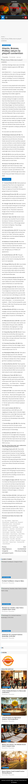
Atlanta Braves (8, 96)
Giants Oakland (5, 533)
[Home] (3, 17)
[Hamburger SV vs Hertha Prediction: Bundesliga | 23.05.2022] (14, 623)
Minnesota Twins (11, 113)
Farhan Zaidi (5, 525)
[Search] (23, 17)
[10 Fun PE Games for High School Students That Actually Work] (14, 706)
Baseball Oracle (13, 522)
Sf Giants (23, 540)
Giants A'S (21, 527)
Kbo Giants (19, 535)
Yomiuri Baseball (6, 543)
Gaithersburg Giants (6, 527)
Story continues (6, 179)
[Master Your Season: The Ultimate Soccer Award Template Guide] (14, 733)
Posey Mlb (12, 538)
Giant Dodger (15, 527)
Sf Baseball (18, 540)
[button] (6, 17)
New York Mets (6, 101)
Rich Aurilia (18, 538)
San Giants (12, 540)
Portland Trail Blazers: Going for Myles (13, 581)
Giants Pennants (13, 533)
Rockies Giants (5, 540)
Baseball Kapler (5, 522)
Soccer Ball (5, 767)
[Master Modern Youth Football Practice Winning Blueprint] (14, 760)
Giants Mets (13, 532)
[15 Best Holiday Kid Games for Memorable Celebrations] (14, 680)
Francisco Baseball (13, 525)
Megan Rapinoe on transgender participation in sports (7, 550)
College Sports (6, 687)
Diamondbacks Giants (7, 524)
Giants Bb (4, 530)
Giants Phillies (21, 533)
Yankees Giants (12, 542)
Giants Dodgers (5, 532)
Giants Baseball (6, 45)
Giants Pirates (5, 535)
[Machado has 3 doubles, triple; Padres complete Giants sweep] (14, 596)
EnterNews (22, 780)
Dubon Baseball (16, 524)
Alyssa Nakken (8, 520)
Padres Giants (20, 537)
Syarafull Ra (5, 57)
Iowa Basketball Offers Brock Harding (20, 549)
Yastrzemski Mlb (20, 542)
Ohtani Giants (12, 537)
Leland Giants (5, 537)
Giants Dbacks (18, 530)
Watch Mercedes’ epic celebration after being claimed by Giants (14, 446)
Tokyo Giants (5, 542)
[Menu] (6, 17)
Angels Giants (15, 520)
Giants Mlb (19, 532)
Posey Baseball (5, 538)
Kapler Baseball (13, 535)
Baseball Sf (20, 522)
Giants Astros (5, 528)
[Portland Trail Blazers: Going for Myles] (14, 570)
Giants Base (12, 528)
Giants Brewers (11, 530)
